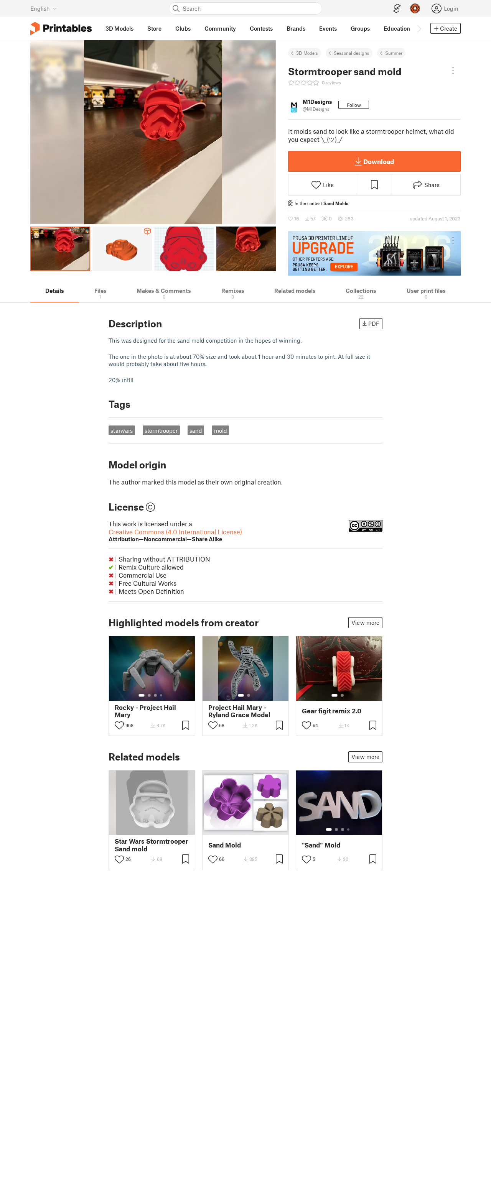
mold (220, 430)
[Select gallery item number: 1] (141, 695)
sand (195, 430)
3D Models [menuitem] (119, 28)
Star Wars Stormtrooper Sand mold (151, 845)
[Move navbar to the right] (419, 28)
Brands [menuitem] (296, 28)
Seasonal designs (351, 53)
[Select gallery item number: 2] (149, 695)
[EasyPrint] (397, 8)
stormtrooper (161, 430)
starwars (121, 430)
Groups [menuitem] (360, 28)
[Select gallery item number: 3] (155, 695)
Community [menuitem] (220, 28)
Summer (393, 53)
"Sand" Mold (321, 845)
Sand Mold (224, 845)
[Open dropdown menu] (453, 70)
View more (365, 622)
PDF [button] (373, 323)
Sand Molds (335, 203)
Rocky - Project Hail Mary (145, 711)
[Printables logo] (61, 28)
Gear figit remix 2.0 (331, 710)
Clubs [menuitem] (183, 28)
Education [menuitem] (397, 28)
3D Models (307, 53)
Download (378, 161)
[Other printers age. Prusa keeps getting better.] (374, 253)
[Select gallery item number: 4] (161, 695)
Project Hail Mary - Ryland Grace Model (239, 711)
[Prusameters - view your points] (415, 8)
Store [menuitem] (154, 28)
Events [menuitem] (328, 28)
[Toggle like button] (119, 725)
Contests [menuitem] (261, 28)
